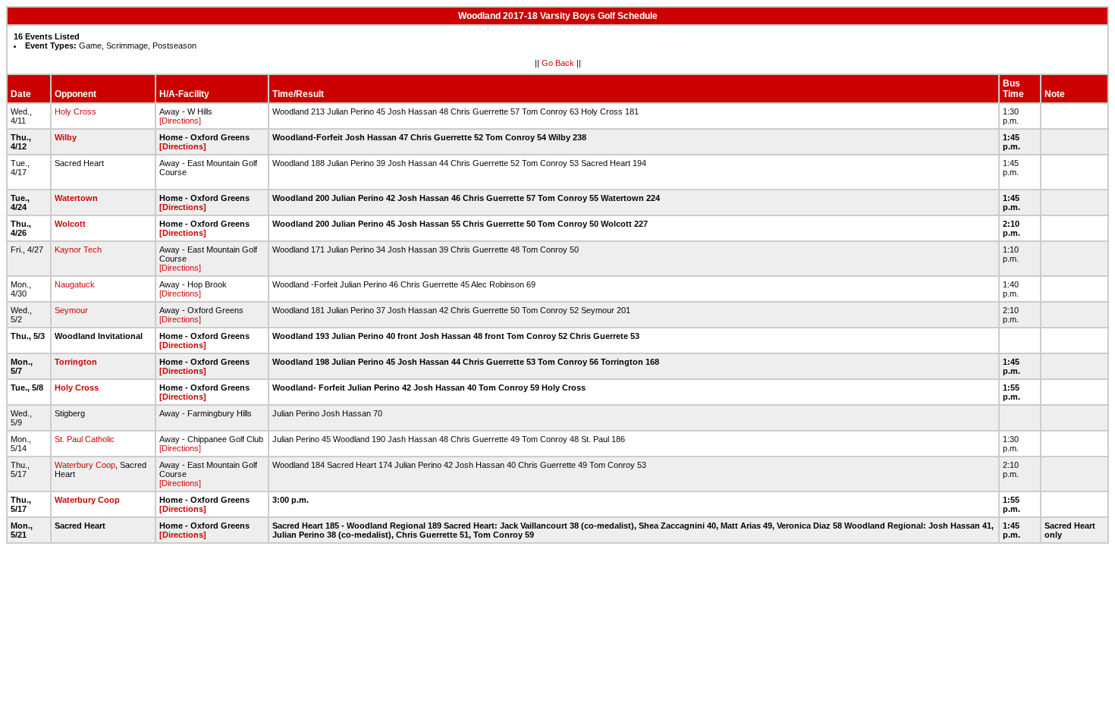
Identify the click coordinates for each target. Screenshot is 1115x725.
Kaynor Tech (78, 249)
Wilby (66, 137)
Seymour (71, 310)
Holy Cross (75, 111)
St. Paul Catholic (85, 439)
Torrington (76, 361)
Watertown (76, 197)
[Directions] (180, 120)
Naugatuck (75, 284)
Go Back (558, 62)
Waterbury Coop (85, 464)
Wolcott (70, 223)
